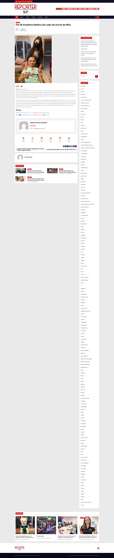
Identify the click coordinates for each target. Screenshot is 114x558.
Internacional (84, 316)
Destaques (83, 184)
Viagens (82, 496)
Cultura (27, 17)
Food (82, 252)
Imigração (83, 288)
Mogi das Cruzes (70, 8)
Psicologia (83, 423)
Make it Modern (84, 345)
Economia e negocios (86, 193)
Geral (82, 271)
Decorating (83, 176)
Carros (82, 131)
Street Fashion (84, 457)
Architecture (84, 97)
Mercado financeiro (85, 361)
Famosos (83, 240)
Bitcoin (82, 117)
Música (82, 381)
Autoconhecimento (85, 105)
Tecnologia (83, 468)
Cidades (75, 8)
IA (81, 285)
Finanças (83, 249)
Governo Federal (85, 277)
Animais (82, 91)
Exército (82, 232)
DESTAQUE (85, 8)
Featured (83, 246)
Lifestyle (82, 342)
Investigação (84, 322)
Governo (83, 274)
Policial (82, 415)
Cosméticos (83, 159)
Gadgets (83, 260)
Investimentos (84, 328)
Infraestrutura (84, 308)
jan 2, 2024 (61, 173)
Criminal (83, 164)
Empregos (83, 210)
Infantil (82, 305)
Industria (83, 300)
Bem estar (83, 114)
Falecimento (84, 238)
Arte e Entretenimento (86, 100)
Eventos (82, 229)
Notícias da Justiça (85, 398)
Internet (83, 319)
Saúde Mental (84, 446)
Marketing (83, 347)
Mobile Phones (84, 367)
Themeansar (37, 555)
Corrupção (83, 156)
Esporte (21, 17)
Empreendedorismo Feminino (87, 204)
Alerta (82, 89)
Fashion (82, 243)
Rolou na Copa (84, 437)
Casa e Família (84, 134)
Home (69, 555)
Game (82, 263)
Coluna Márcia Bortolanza (87, 145)
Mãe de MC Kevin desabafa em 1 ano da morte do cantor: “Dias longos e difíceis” (35, 180)
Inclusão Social (84, 297)
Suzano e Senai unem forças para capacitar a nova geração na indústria (88, 53)
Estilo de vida (84, 224)
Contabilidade (84, 153)
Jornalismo (83, 330)
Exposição (83, 235)
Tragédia (83, 474)
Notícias (33, 17)
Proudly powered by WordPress (21, 555)
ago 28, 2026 (20, 539)
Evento (82, 226)
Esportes (83, 221)
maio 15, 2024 (30, 173)
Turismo (82, 488)
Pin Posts (90, 555)
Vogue (82, 505)
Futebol (82, 257)
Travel (82, 482)
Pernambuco (84, 404)
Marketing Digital (85, 350)
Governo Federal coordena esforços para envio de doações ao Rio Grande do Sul (36, 172)
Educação (83, 195)
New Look (83, 390)
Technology (83, 465)
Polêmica (83, 409)
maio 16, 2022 (30, 181)
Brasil (82, 122)
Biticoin (82, 120)
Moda (82, 370)
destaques (80, 8)
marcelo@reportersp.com (39, 128)
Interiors (83, 314)
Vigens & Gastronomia (86, 502)
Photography (84, 406)
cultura (97, 8)
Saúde (46, 17)
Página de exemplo (84, 555)
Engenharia (83, 212)
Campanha (83, 128)
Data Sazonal (84, 173)
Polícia (82, 412)
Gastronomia (84, 266)
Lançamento (84, 339)
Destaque (17, 22)
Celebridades (84, 136)
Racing (82, 429)
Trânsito (83, 477)
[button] (95, 17)
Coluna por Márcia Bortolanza (88, 148)
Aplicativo (83, 94)
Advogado (83, 86)
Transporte (83, 480)
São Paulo (64, 8)
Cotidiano (83, 162)
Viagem (82, 494)
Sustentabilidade (84, 463)
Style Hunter (83, 460)
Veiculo (82, 491)
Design (82, 179)
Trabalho (83, 471)
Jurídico (82, 333)
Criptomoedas (84, 167)
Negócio (82, 384)
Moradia (82, 373)
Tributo (82, 485)
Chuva (82, 139)
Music (82, 378)
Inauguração (84, 294)
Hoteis (82, 283)
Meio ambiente (84, 356)
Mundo (82, 375)
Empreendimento (85, 207)
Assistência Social (85, 103)
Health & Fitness (84, 280)
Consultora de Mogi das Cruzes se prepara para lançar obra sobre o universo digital (89, 59)
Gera (82, 269)
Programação (84, 49)
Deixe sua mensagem (75, 555)
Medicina (83, 353)
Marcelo (23, 29)
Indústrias (83, 302)
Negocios (83, 387)
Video (82, 499)
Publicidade (83, 426)
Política (82, 418)
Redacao (36, 181)
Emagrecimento (84, 198)
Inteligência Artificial (85, 311)
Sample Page (96, 555)
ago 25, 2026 (41, 538)
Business (83, 125)
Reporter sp (26, 539)
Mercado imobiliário (85, 364)
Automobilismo (84, 108)
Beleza (82, 111)
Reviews (82, 435)
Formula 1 (83, 255)
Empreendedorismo (85, 201)
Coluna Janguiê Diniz (85, 142)
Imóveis (82, 291)
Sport (82, 454)
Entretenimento (84, 215)
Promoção (83, 420)
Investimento (84, 325)
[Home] (17, 17)
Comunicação (84, 150)
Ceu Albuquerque (38, 173)
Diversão (83, 187)
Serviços (83, 449)
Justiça (82, 336)
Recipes (82, 432)
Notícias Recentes (91, 8)
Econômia (83, 190)
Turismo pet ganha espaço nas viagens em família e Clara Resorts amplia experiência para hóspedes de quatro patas (24, 538)
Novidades (83, 401)
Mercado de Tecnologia (86, 359)
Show (82, 451)
